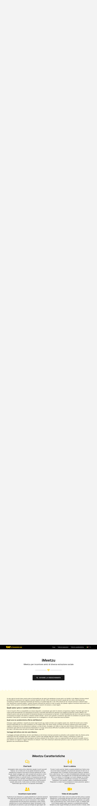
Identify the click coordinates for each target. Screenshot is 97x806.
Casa (53, 647)
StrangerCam (16, 647)
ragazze (19, 739)
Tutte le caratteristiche (77, 647)
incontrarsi (76, 703)
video (57, 726)
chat (72, 700)
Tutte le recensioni (63, 647)
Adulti (71, 723)
